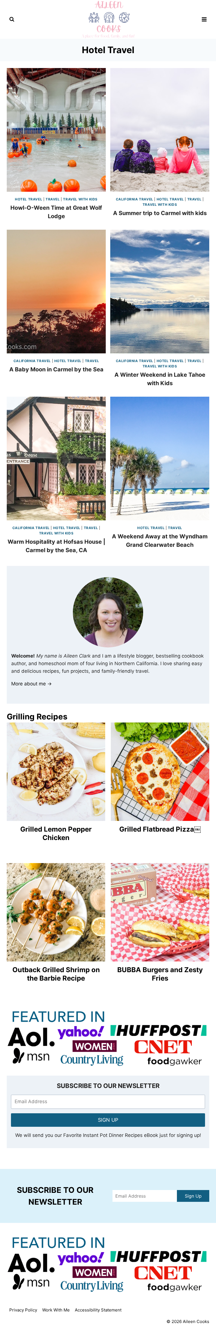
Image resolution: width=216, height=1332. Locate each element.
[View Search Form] (12, 19)
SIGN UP (108, 1120)
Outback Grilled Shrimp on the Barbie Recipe (56, 974)
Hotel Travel (28, 199)
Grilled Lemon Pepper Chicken (56, 833)
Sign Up (193, 1196)
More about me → (31, 684)
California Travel (134, 199)
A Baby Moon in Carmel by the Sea (56, 369)
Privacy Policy (23, 1310)
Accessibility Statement (98, 1310)
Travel (53, 199)
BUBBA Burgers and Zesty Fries (160, 974)
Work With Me (56, 1310)
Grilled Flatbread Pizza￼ (160, 829)
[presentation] (56, 130)
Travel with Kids (80, 199)
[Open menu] (204, 19)
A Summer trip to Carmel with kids (160, 213)
